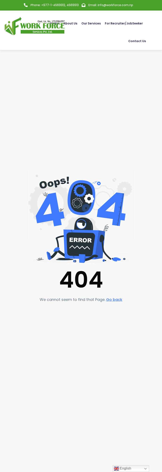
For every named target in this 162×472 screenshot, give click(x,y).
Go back (114, 299)
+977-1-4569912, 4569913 (60, 5)
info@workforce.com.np (115, 5)
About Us (70, 23)
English (125, 468)
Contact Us (137, 41)
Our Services (91, 23)
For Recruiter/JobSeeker (124, 23)
